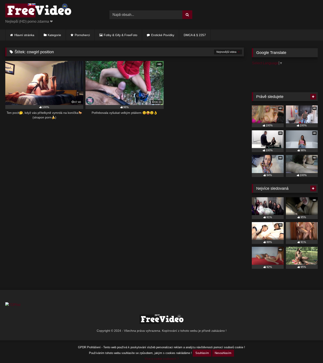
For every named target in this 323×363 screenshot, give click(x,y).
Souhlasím (202, 353)
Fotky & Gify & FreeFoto (120, 35)
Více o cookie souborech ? (162, 358)
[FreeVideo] (38, 11)
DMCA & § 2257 (195, 35)
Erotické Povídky (162, 35)
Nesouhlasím (223, 353)
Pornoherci (82, 35)
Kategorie (54, 35)
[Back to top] (309, 350)
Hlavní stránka (24, 35)
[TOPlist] (12, 305)
